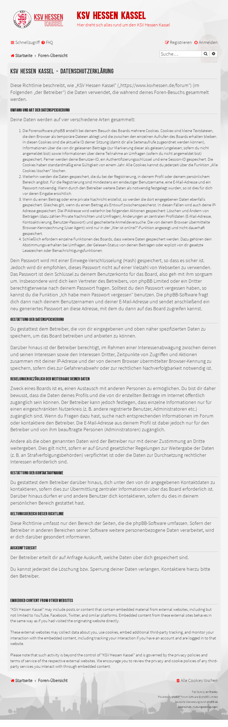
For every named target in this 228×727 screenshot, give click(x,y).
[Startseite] (41, 20)
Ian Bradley (211, 692)
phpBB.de (212, 702)
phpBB (175, 697)
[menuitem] (47, 43)
